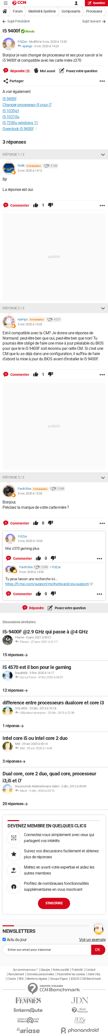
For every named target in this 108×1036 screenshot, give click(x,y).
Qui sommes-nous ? (25, 970)
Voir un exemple (92, 939)
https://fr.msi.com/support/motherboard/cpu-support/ (47, 584)
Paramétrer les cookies (71, 974)
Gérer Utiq (94, 974)
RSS (21, 979)
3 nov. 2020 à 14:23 (46, 46)
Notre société (61, 970)
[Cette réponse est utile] (35, 205)
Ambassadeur (33, 165)
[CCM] (19, 3)
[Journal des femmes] (28, 1000)
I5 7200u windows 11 (20, 122)
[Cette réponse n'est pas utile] (50, 205)
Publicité (77, 970)
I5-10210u (11, 116)
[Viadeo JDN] (79, 1020)
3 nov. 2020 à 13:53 (30, 493)
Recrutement (16, 974)
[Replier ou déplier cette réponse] (103, 154)
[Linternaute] (28, 1010)
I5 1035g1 (11, 110)
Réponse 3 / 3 (13, 477)
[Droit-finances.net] (79, 1010)
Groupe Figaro (59, 979)
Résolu (29, 31)
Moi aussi (47, 71)
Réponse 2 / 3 (13, 308)
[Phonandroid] (79, 1030)
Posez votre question (81, 71)
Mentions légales (36, 979)
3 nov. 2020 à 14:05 (31, 572)
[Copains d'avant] (28, 1020)
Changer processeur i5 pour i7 (27, 104)
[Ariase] (28, 1030)
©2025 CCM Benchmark (86, 979)
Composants (71, 11)
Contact (90, 970)
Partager (17, 81)
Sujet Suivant (91, 21)
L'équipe (45, 970)
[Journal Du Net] (79, 1000)
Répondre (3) (20, 71)
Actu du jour (16, 939)
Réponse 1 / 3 (13, 154)
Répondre (36, 608)
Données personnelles (40, 974)
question (99, 3)
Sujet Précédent (18, 21)
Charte (11, 979)
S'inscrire (54, 903)
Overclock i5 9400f (18, 128)
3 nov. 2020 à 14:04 (30, 541)
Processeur (94, 11)
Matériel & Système (42, 11)
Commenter (19, 205)
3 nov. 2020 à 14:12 (30, 170)
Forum (18, 11)
